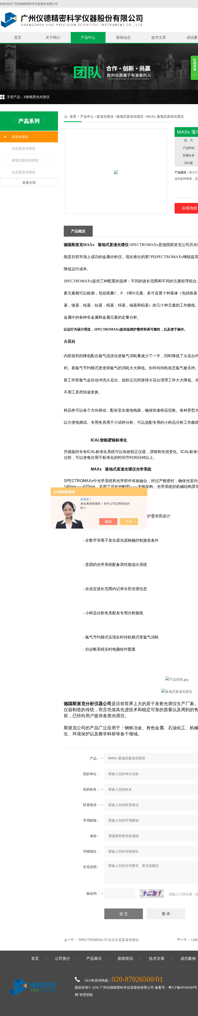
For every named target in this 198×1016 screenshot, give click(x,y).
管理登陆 (86, 995)
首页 (17, 37)
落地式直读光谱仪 (25, 160)
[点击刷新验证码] (152, 893)
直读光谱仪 (20, 137)
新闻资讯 (125, 958)
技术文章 (158, 37)
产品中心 (88, 37)
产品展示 (94, 958)
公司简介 (62, 958)
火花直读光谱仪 (23, 148)
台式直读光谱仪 (23, 172)
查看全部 (29, 183)
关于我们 (53, 37)
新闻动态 (123, 37)
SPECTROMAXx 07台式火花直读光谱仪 (108, 940)
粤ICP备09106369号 (182, 987)
